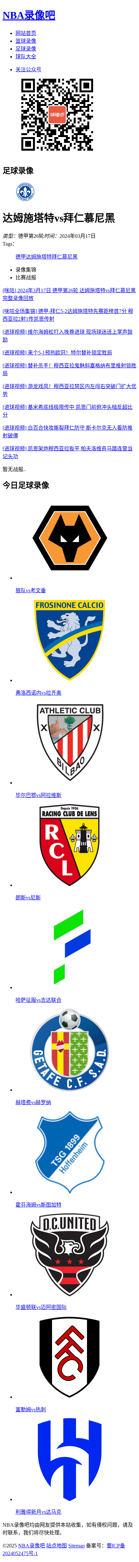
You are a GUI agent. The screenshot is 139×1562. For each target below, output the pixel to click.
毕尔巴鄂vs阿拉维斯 (38, 795)
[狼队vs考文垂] (69, 578)
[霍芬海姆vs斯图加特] (69, 1192)
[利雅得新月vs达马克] (69, 1499)
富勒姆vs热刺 (31, 1409)
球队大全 (26, 56)
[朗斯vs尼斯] (69, 885)
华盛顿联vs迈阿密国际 (41, 1307)
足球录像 (26, 49)
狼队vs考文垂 (31, 590)
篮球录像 (26, 41)
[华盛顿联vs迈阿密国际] (69, 1294)
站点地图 (56, 1545)
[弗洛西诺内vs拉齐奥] (69, 680)
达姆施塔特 (39, 257)
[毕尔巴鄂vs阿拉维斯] (69, 782)
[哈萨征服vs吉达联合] (69, 987)
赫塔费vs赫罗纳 (33, 1102)
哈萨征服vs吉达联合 (38, 1000)
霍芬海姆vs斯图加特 (38, 1205)
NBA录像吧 (29, 15)
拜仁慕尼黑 (65, 257)
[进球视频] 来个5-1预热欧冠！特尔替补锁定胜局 (57, 352)
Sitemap (76, 1545)
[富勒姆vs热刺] (69, 1397)
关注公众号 (28, 69)
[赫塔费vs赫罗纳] (69, 1090)
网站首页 (26, 33)
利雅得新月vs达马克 (38, 1512)
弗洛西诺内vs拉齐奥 (38, 693)
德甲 (21, 257)
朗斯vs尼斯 (28, 897)
